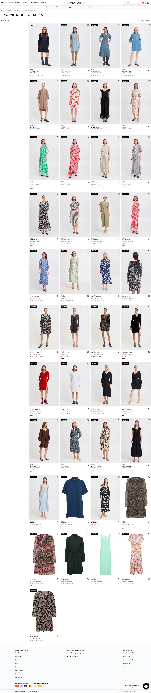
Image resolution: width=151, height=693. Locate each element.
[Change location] (143, 2)
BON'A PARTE (26, 2)
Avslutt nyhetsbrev (72, 656)
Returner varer (19, 674)
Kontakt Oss (19, 677)
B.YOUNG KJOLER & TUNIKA (29, 10)
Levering (18, 663)
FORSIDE (3, 10)
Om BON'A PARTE (128, 653)
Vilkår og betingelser (31, 691)
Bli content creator (128, 660)
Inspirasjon (126, 663)
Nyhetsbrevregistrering (74, 653)
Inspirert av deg (127, 667)
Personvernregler (20, 691)
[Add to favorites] (57, 25)
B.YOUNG (17, 10)
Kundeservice (19, 653)
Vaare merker (127, 656)
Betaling (17, 660)
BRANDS (10, 10)
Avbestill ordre (19, 670)
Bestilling (18, 656)
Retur (17, 667)
